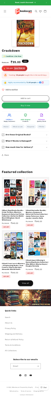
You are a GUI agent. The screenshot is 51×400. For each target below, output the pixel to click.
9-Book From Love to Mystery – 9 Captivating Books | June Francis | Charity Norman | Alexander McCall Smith (13, 266)
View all (25, 283)
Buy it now (25, 105)
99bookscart (16, 387)
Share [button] (6, 155)
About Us (8, 323)
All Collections (11, 350)
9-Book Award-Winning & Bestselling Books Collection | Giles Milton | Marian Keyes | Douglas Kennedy (37, 263)
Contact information (26, 395)
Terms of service (26, 391)
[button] (5, 11)
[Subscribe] (38, 366)
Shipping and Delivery (13, 334)
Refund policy (14, 391)
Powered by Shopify (26, 387)
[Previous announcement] (4, 2)
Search (7, 317)
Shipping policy (38, 391)
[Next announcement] (46, 2)
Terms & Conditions (13, 345)
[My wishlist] (40, 11)
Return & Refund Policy (14, 339)
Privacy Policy (10, 328)
